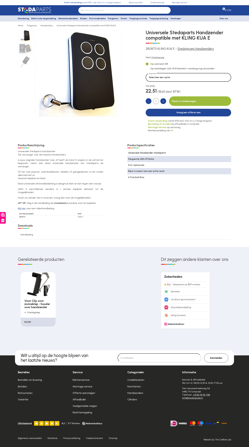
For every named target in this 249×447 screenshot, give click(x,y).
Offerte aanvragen (84, 393)
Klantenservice (81, 379)
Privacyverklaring (71, 438)
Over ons (223, 18)
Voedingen (175, 18)
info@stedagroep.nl (192, 398)
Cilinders (132, 399)
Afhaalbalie (79, 399)
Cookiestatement (94, 438)
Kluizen (83, 18)
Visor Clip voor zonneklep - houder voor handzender (37, 304)
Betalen (22, 386)
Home (20, 25)
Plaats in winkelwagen (184, 101)
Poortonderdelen (97, 18)
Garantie (23, 399)
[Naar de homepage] (42, 10)
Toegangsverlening (158, 18)
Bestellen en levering (30, 379)
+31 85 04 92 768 (201, 394)
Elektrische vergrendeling (43, 18)
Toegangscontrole (138, 18)
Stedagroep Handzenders (195, 49)
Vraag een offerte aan (188, 112)
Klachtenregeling (82, 412)
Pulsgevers (113, 18)
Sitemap (113, 438)
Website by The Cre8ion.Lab (217, 439)
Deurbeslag (23, 18)
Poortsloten (134, 386)
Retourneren (25, 393)
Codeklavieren (135, 379)
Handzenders (46, 25)
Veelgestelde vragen (85, 406)
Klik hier (22, 208)
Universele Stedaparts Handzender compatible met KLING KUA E (86, 25)
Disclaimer (53, 438)
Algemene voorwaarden (30, 438)
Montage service (82, 386)
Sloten (124, 18)
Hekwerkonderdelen (68, 18)
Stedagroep (157, 57)
